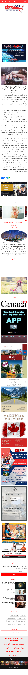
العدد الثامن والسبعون (21, 618)
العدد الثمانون (23, 615)
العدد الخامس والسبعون (21, 621)
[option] (14, 53)
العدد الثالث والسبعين (21, 624)
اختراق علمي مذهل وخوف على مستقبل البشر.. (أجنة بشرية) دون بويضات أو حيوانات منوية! (9, 597)
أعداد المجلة (14, 611)
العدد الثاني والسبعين (11, 624)
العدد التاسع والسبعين (14, 615)
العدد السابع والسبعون (11, 618)
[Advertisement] (14, 28)
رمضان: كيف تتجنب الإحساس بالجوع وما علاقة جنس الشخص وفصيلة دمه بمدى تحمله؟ (13, 222)
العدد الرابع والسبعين (11, 621)
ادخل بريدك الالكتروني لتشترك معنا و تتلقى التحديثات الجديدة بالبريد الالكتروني (14, 567)
